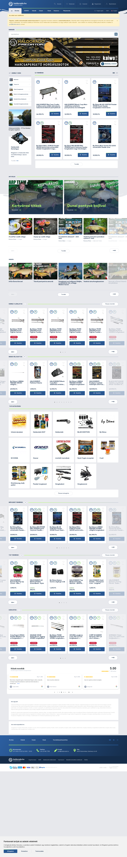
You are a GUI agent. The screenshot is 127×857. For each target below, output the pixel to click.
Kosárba (56, 113)
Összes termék (110, 304)
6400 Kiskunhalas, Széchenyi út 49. (87, 751)
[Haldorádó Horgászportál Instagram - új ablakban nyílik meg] (117, 740)
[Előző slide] (12, 352)
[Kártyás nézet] (113, 73)
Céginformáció (32, 759)
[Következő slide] (114, 250)
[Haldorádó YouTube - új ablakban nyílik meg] (110, 740)
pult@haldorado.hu (15, 24)
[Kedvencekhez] (59, 81)
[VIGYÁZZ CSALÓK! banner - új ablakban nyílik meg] (63, 52)
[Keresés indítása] (116, 34)
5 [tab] (64, 402)
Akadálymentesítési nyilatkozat (74, 759)
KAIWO (26, 10)
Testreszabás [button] (39, 851)
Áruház (11, 740)
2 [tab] (63, 352)
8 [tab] (71, 402)
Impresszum (61, 759)
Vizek (49, 10)
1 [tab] (60, 352)
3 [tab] (65, 352)
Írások (34, 740)
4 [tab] (61, 402)
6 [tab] (66, 402)
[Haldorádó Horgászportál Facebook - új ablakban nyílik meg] (114, 740)
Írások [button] (41, 10)
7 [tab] (68, 402)
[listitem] (20, 229)
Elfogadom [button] (10, 851)
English (115, 10)
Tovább (76, 164)
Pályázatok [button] (66, 10)
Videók (34, 10)
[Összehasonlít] (59, 83)
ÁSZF (39, 759)
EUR (107, 10)
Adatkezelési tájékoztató (49, 759)
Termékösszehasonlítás (60, 740)
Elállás (86, 759)
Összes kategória (63, 493)
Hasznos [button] (56, 10)
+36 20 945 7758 (45, 751)
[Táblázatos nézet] (116, 73)
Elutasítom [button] (24, 851)
